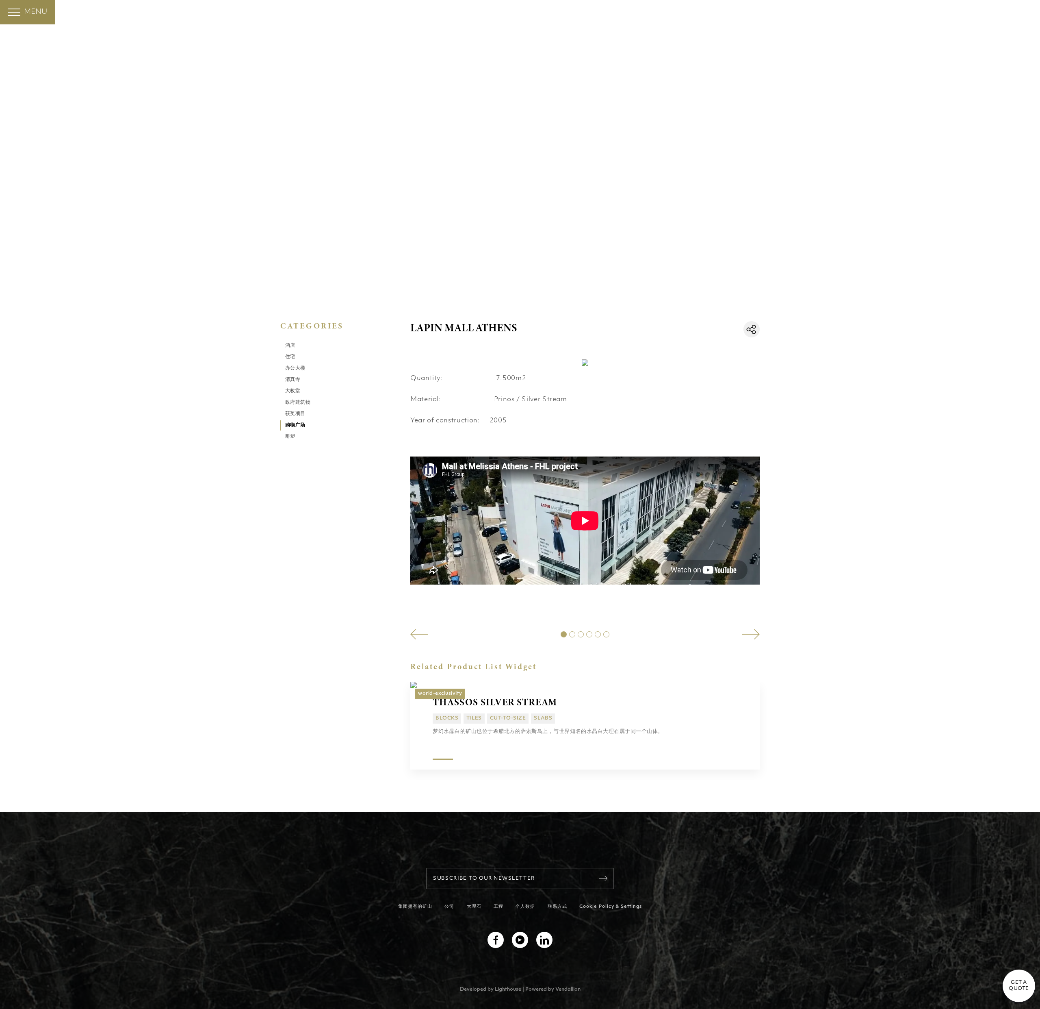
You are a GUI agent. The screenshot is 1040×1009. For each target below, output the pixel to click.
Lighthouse (508, 989)
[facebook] (496, 940)
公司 (449, 907)
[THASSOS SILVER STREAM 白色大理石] (585, 685)
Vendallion (568, 989)
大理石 (474, 907)
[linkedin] (544, 940)
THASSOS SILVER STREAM (495, 702)
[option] (413, 613)
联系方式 (557, 907)
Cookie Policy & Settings (610, 907)
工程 (498, 907)
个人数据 (525, 907)
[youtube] (520, 940)
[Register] (603, 878)
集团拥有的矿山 (415, 907)
